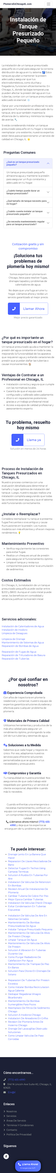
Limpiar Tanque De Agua (22, 939)
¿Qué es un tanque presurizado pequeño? (22, 163)
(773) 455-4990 (16, 1079)
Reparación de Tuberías (15, 658)
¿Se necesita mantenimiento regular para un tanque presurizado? (25, 223)
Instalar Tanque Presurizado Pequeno (30, 929)
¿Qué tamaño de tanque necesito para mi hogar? (26, 202)
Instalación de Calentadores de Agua (23, 626)
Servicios (11, 1116)
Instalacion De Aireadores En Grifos (28, 1018)
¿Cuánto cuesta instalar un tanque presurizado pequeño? (24, 212)
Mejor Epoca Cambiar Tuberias (25, 899)
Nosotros (11, 1111)
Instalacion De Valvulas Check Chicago (30, 903)
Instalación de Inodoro (14, 629)
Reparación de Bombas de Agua (20, 646)
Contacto (11, 1130)
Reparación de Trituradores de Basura (23, 655)
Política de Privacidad (18, 1134)
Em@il (12, 1092)
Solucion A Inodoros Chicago (24, 1015)
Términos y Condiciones (19, 1125)
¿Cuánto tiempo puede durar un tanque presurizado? (23, 192)
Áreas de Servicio (16, 1120)
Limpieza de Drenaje (13, 639)
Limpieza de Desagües (14, 633)
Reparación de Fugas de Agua (19, 651)
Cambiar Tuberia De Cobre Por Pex (28, 896)
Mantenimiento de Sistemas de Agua (23, 642)
